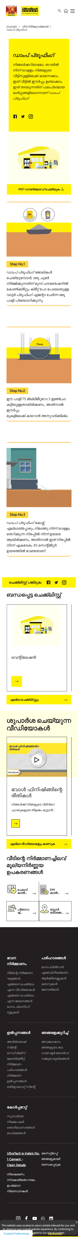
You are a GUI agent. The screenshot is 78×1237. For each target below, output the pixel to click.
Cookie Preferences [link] (16, 1233)
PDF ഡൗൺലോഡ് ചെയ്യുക (39, 189)
